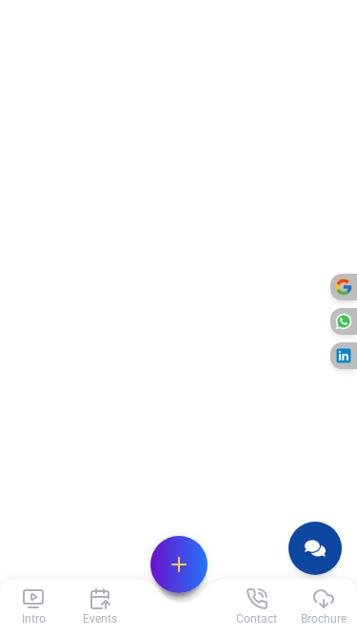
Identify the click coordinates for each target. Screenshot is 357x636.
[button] (179, 564)
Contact (256, 619)
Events (100, 619)
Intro (34, 619)
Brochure (324, 619)
